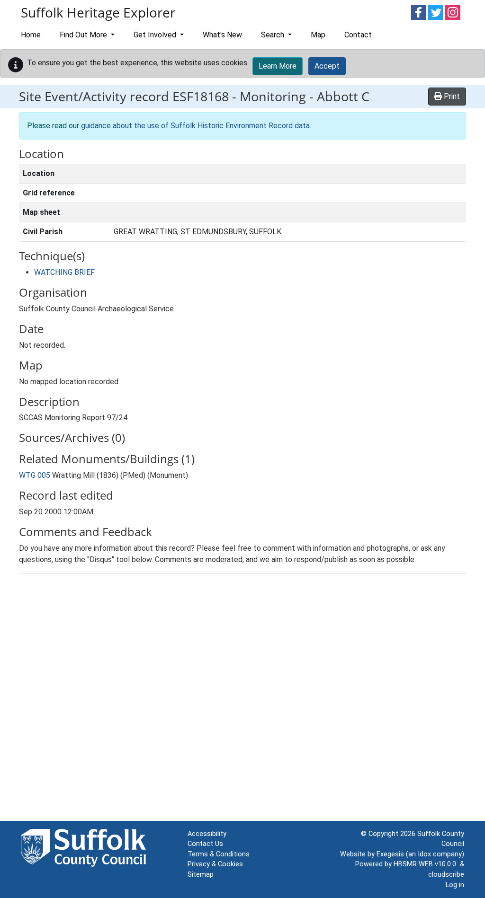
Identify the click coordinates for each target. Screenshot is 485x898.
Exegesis (390, 854)
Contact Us (205, 844)
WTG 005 (34, 475)
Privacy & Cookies (215, 864)
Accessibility (207, 834)
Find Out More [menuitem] (84, 34)
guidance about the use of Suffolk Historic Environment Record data (195, 125)
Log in (455, 885)
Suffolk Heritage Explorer (98, 12)
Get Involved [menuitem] (156, 34)
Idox (424, 854)
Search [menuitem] (273, 34)
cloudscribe (446, 875)
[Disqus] (242, 699)
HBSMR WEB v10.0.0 (427, 864)
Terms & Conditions (219, 854)
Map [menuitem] (318, 34)
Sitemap (201, 875)
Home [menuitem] (31, 34)
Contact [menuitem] (358, 34)
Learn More (277, 66)
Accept (327, 66)
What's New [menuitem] (222, 34)
